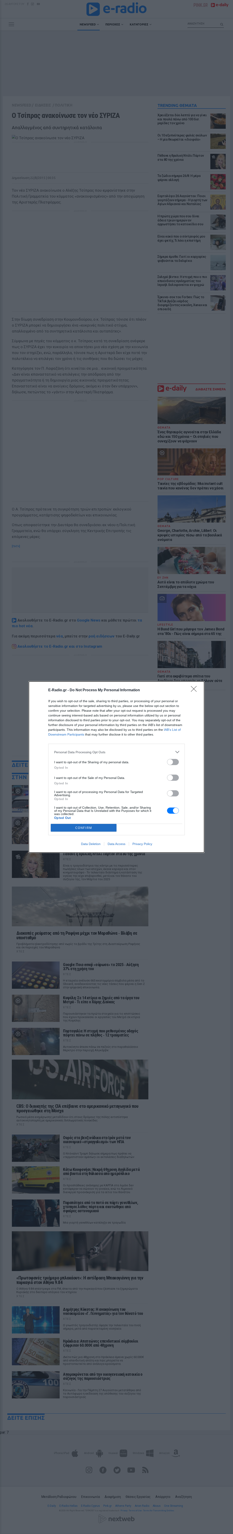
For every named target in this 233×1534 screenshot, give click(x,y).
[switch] (173, 762)
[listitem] (116, 752)
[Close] (195, 690)
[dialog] (116, 767)
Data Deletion (91, 844)
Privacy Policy (142, 844)
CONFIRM (83, 828)
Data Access (116, 844)
